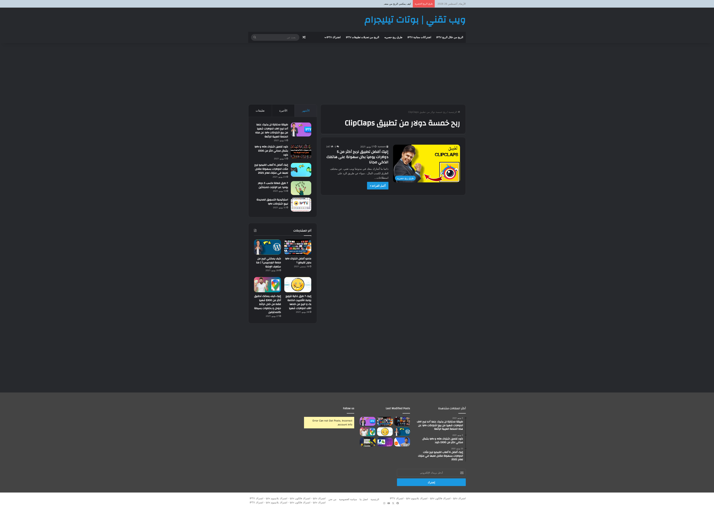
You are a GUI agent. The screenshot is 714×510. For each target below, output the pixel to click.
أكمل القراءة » (378, 185)
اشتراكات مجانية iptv (419, 37)
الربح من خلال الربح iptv (449, 37)
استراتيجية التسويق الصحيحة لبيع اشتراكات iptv (272, 201)
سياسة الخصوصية (348, 499)
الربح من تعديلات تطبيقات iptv (362, 37)
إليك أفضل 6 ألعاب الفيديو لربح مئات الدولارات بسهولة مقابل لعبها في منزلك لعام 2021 (271, 169)
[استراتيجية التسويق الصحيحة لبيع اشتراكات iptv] (301, 205)
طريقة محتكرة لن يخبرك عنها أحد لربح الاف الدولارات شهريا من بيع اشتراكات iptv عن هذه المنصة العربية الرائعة (271, 130)
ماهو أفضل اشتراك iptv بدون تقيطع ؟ (298, 260)
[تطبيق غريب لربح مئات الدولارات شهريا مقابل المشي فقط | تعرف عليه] (385, 441)
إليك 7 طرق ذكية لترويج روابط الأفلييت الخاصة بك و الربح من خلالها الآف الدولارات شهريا (298, 302)
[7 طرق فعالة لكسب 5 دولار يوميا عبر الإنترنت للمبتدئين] (301, 188)
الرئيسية (453, 111)
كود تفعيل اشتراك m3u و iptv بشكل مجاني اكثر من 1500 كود (271, 150)
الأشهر (306, 110)
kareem (382, 146)
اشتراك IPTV (395, 498)
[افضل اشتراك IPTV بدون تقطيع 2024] (402, 421)
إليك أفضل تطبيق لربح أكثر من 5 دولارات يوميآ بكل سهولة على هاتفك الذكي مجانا (357, 156)
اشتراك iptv (334, 37)
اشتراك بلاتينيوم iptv (416, 498)
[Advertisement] (357, 73)
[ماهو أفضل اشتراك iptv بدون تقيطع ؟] (297, 247)
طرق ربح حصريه (393, 37)
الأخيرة (283, 110)
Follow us (348, 408)
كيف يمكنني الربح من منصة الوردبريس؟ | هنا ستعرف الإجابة (380, 3)
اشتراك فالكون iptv (440, 498)
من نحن (332, 499)
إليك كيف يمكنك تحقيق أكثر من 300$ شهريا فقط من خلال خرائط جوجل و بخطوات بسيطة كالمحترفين (267, 304)
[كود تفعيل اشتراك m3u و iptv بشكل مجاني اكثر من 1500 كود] (301, 152)
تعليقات (260, 110)
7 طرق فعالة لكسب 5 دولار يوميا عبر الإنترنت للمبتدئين (273, 185)
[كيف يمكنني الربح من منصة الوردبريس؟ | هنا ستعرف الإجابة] (267, 247)
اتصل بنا (364, 499)
